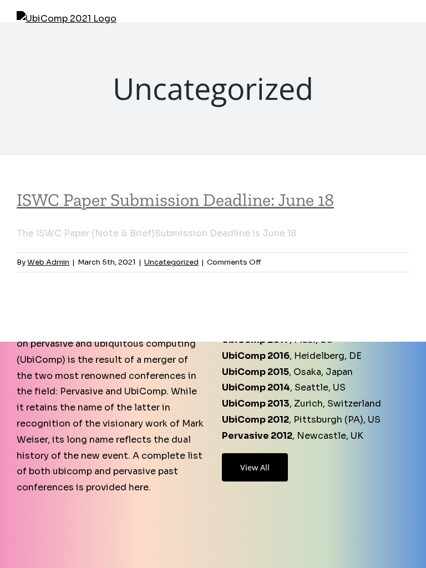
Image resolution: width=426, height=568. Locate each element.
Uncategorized (171, 262)
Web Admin (48, 262)
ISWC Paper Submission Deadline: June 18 (175, 199)
